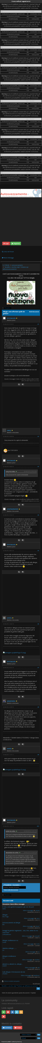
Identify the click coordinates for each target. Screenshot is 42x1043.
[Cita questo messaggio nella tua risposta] (22, 384)
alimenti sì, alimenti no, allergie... (12, 964)
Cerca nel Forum (8, 251)
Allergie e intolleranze (9, 956)
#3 (38, 466)
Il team (18, 1027)
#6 (38, 624)
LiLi (3, 950)
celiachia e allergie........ (9, 948)
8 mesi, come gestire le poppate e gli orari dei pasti (18, 907)
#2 (38, 436)
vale (38, 967)
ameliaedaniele (12, 509)
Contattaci (7, 1027)
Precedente (7, 885)
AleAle (4, 909)
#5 (38, 550)
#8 (38, 707)
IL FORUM (6, 265)
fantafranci (36, 975)
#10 (38, 826)
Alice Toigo (5, 916)
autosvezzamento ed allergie (11, 922)
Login (7, 243)
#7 (38, 667)
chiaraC (37, 926)
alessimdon (11, 701)
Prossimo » (8, 308)
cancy (9, 430)
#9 (38, 754)
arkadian (37, 959)
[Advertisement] (21, 220)
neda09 (4, 966)
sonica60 (37, 936)
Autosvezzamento (17, 265)
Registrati (16, 243)
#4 (38, 515)
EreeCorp (19, 1041)
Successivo (16, 885)
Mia (3, 924)
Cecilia (4, 942)
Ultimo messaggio (28, 910)
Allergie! (4, 915)
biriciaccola (11, 318)
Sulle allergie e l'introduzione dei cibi (13, 972)
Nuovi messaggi (8, 258)
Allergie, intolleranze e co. (10, 940)
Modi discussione (34, 311)
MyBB (9, 1041)
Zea (3, 958)
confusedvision (6, 934)
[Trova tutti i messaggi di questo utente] (19, 384)
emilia (9, 618)
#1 (38, 324)
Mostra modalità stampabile (11, 981)
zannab (37, 910)
